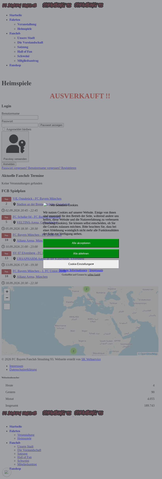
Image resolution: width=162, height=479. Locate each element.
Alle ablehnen (81, 253)
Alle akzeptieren (81, 243)
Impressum (96, 270)
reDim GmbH (94, 274)
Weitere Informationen (73, 270)
